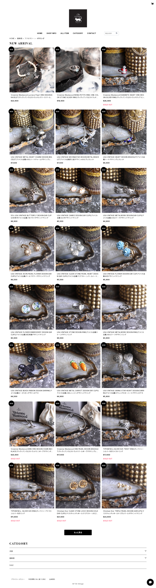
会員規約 (52, 579)
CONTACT (91, 33)
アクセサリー (29, 38)
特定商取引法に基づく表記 (37, 579)
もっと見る (78, 532)
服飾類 (19, 38)
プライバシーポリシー (18, 579)
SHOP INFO (51, 33)
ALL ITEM (65, 33)
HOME (39, 33)
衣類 (11, 551)
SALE (11, 565)
